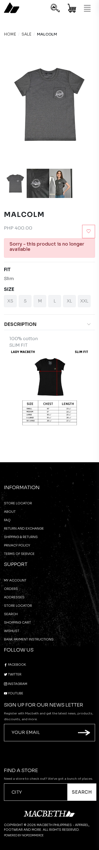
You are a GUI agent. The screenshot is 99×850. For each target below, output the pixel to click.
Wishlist (11, 631)
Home (10, 34)
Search (11, 614)
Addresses (14, 597)
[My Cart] (72, 9)
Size (9, 289)
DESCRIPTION (20, 324)
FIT (7, 269)
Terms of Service (19, 554)
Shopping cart (17, 622)
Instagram (17, 684)
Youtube (15, 693)
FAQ (7, 520)
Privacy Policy (17, 545)
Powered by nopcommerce (24, 835)
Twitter (14, 674)
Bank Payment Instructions (29, 639)
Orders (11, 589)
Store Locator (18, 503)
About (10, 512)
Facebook (16, 665)
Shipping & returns (21, 537)
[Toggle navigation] (87, 8)
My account (15, 580)
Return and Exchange (24, 528)
